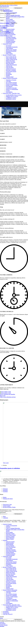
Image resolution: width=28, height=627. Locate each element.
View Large (6, 462)
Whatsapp (5, 488)
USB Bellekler (9, 48)
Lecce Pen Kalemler (11, 34)
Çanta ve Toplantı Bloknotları (13, 15)
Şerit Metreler (9, 86)
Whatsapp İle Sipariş (8, 498)
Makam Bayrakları (10, 60)
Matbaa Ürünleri (10, 26)
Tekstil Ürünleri (6, 505)
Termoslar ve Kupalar (11, 80)
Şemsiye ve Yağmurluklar (12, 89)
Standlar (8, 75)
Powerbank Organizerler (12, 47)
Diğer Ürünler (9, 53)
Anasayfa (2, 106)
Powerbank (8, 45)
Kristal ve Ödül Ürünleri (11, 85)
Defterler (8, 14)
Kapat (1, 618)
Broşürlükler (9, 74)
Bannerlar (8, 72)
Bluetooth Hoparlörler (11, 51)
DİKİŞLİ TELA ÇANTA (12, 96)
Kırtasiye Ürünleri (10, 23)
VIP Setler (8, 81)
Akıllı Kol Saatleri (10, 29)
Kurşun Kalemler (10, 33)
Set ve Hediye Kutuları (11, 82)
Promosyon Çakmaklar (11, 84)
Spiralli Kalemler (10, 39)
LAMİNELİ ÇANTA (11, 97)
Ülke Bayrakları (10, 67)
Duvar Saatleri (9, 19)
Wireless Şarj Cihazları (11, 49)
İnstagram (5, 490)
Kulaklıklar (8, 52)
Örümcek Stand (9, 76)
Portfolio (8, 106)
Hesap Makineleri (10, 24)
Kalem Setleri (9, 35)
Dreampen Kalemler (11, 37)
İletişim (4, 497)
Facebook (5, 491)
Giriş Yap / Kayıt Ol (7, 614)
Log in (2, 20)
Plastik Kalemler (10, 30)
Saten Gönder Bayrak (11, 58)
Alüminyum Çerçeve (11, 68)
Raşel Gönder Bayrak (11, 56)
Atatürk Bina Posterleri (11, 64)
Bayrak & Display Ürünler (9, 507)
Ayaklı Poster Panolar (11, 71)
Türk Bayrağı (9, 66)
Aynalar (8, 90)
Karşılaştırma (6, 612)
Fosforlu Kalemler (10, 42)
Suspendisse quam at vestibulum (10, 468)
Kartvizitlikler (9, 92)
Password (2, 17)
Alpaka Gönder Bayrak (11, 59)
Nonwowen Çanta (7, 504)
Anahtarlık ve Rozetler (11, 88)
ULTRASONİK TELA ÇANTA (14, 95)
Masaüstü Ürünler (10, 20)
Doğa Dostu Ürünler (11, 22)
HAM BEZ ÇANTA (11, 99)
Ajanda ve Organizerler (11, 12)
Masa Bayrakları (10, 63)
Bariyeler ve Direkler (11, 70)
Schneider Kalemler (10, 41)
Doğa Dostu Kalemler (11, 38)
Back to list (2, 395)
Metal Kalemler (9, 31)
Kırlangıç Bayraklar (10, 62)
